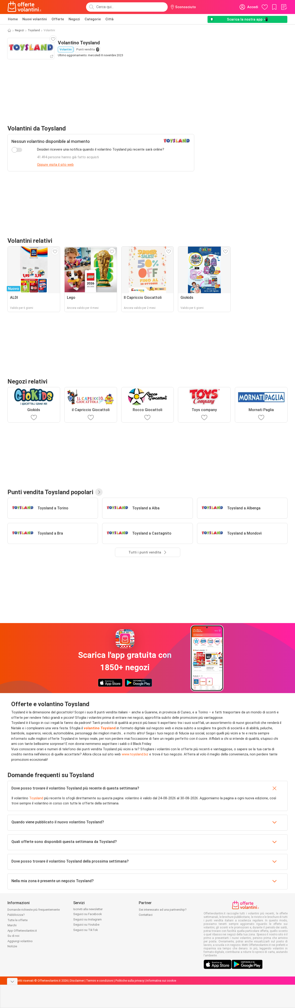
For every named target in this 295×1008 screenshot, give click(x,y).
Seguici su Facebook (87, 914)
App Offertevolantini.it (22, 930)
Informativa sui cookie (161, 980)
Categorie (93, 19)
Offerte (58, 19)
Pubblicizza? (16, 914)
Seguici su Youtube (86, 924)
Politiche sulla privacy (129, 980)
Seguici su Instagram (87, 919)
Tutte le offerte (17, 920)
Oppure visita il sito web (55, 164)
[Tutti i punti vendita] (99, 492)
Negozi (74, 19)
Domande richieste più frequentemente (33, 909)
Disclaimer (77, 980)
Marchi (12, 925)
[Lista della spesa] (284, 7)
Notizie (12, 946)
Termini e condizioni (99, 980)
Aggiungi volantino (20, 941)
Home (13, 19)
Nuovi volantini (34, 19)
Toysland (34, 30)
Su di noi (13, 936)
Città (109, 19)
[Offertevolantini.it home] (24, 7)
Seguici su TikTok (85, 930)
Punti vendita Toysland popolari (50, 492)
